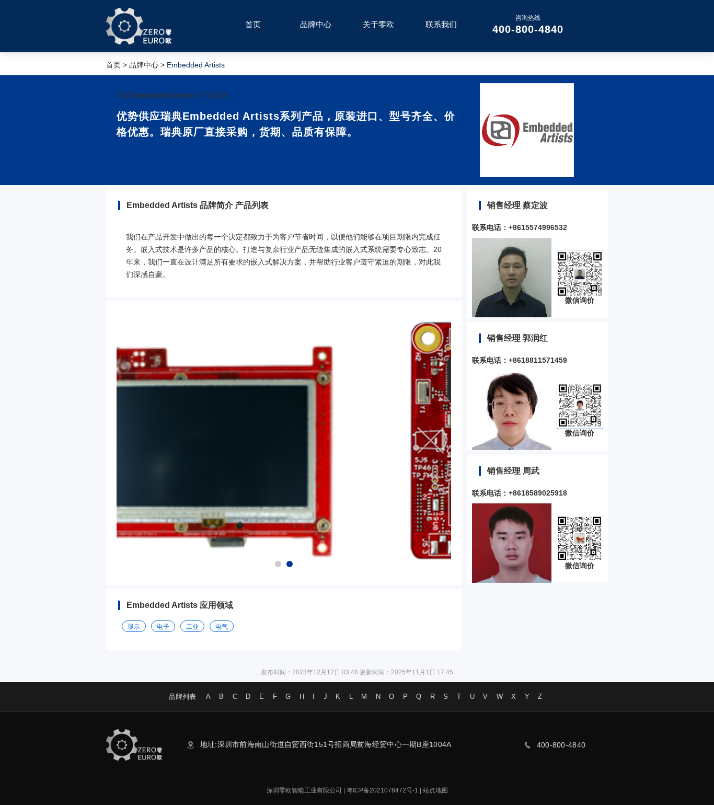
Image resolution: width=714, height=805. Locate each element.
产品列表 (213, 95)
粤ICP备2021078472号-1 (382, 790)
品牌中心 (143, 65)
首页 (113, 65)
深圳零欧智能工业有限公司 (304, 790)
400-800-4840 (527, 29)
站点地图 (435, 790)
